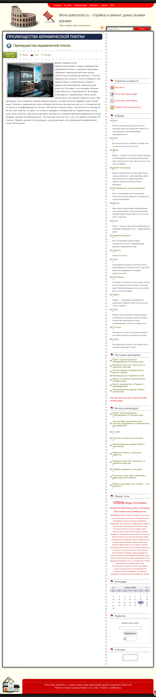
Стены (36, 55)
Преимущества (139, 511)
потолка (114, 515)
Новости (116, 250)
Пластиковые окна (122, 511)
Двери (115, 150)
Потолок (116, 327)
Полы (115, 309)
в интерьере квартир (140, 547)
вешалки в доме (122, 555)
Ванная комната (118, 553)
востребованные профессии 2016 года (126, 566)
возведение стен (134, 571)
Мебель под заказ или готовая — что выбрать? (130, 485)
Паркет (115, 294)
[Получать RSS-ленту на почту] (112, 107)
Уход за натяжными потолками (127, 438)
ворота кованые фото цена (133, 563)
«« (113, 588)
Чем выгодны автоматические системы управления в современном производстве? (130, 423)
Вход (119, 688)
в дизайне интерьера (123, 547)
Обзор (118, 502)
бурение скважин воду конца (136, 542)
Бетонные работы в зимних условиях (127, 529)
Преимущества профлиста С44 (128, 375)
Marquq (25, 55)
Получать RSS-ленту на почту (128, 107)
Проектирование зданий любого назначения (128, 390)
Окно (114, 259)
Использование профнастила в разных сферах (128, 371)
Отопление (118, 277)
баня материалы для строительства (133, 526)
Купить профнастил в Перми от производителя (128, 385)
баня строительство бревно (130, 531)
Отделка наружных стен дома (127, 469)
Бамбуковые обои (129, 508)
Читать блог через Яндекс (126, 101)
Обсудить (47, 55)
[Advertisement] (130, 55)
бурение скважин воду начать (123, 545)
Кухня (115, 221)
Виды (128, 502)
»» (147, 588)
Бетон (115, 138)
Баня (114, 120)
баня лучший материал (134, 537)
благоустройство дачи (126, 558)
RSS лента (119, 87)
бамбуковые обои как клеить (120, 524)
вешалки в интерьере (137, 555)
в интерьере (143, 508)
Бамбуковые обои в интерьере (124, 521)
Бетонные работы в (134, 534)
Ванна (144, 550)
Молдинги (114, 508)
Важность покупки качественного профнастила (128, 380)
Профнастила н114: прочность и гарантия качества (128, 366)
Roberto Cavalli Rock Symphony (130, 515)
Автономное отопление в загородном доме (132, 518)
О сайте (116, 432)
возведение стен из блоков (129, 561)
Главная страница (72, 688)
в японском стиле (134, 550)
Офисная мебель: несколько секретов (126, 453)
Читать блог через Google (126, 94)
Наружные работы (121, 235)
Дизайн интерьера (121, 168)
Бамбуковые (141, 521)
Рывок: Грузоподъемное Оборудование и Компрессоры (127, 360)
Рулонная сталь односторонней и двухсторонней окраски (129, 476)
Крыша (115, 203)
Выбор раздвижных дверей (139, 574)
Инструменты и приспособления (128, 188)
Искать (142, 29)
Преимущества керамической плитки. (42, 45)
